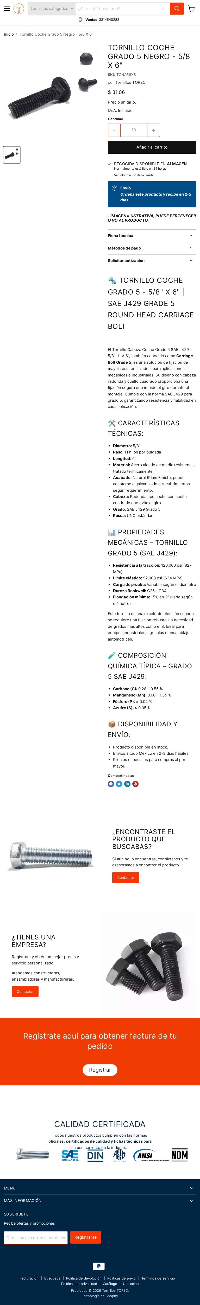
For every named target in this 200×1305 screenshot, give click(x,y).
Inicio (9, 34)
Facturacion (29, 1278)
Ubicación (131, 1284)
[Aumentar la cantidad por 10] (153, 130)
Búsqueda (52, 1278)
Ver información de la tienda (134, 175)
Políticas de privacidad (79, 1284)
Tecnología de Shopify (100, 1296)
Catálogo (110, 1284)
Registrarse (85, 1237)
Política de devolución (84, 1278)
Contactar (125, 877)
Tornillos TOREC (130, 82)
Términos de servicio (158, 1278)
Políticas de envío (121, 1278)
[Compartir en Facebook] (111, 784)
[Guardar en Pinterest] (135, 784)
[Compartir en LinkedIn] (127, 784)
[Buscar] (177, 9)
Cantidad (115, 119)
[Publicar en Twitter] (119, 784)
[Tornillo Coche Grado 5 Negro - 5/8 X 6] (11, 154)
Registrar (100, 1070)
